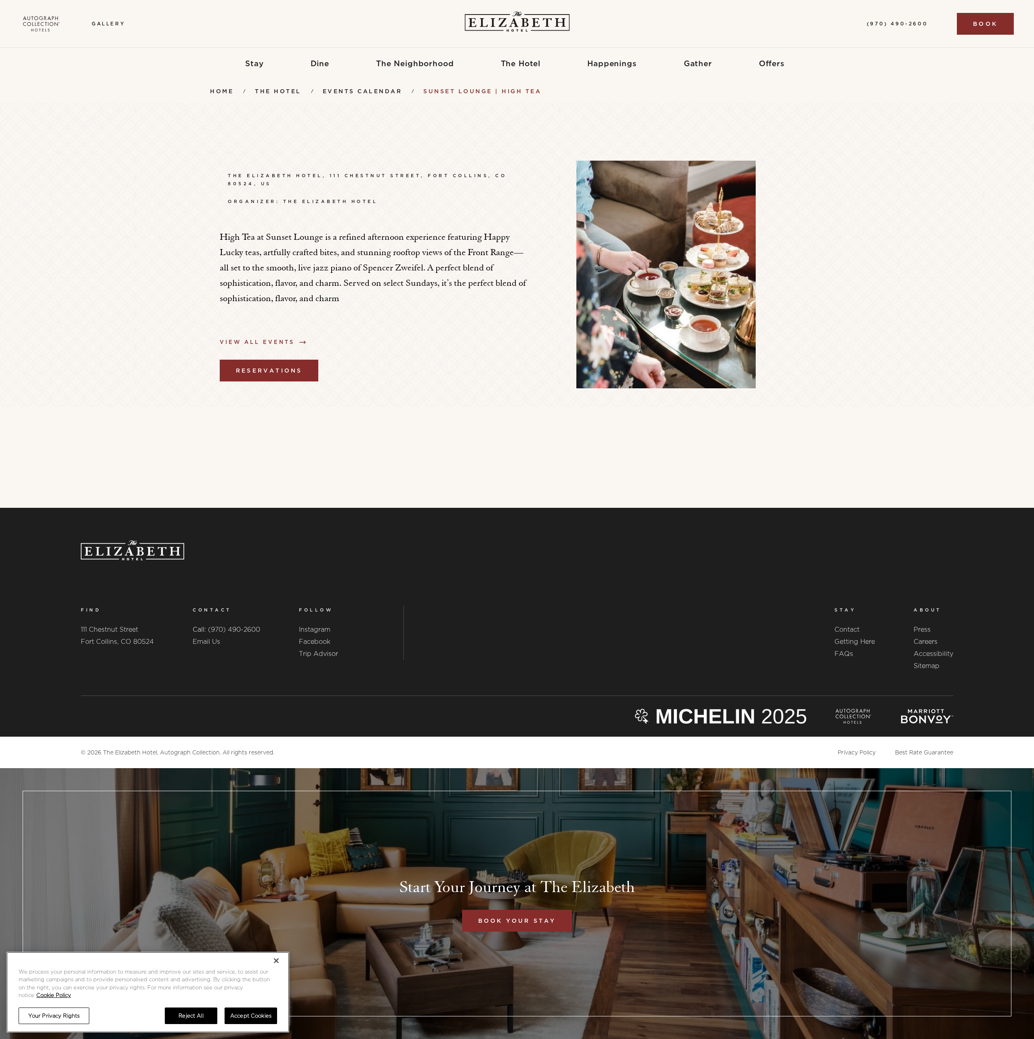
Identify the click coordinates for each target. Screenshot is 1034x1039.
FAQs (843, 654)
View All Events (257, 342)
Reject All (191, 1016)
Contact (847, 629)
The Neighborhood (415, 63)
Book (985, 24)
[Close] (276, 961)
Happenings (612, 63)
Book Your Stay (517, 921)
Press (922, 629)
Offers (772, 63)
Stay (254, 63)
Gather (698, 63)
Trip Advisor (318, 654)
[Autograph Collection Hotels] (41, 23)
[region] (147, 992)
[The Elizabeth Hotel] (517, 23)
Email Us (206, 641)
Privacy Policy (857, 752)
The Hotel (521, 63)
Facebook (314, 641)
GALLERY (108, 24)
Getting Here (854, 641)
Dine (320, 63)
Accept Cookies (250, 1016)
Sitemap (926, 666)
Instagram (314, 629)
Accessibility (933, 654)
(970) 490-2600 (234, 629)
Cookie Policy (53, 996)
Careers (925, 641)
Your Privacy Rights (54, 1016)
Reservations (269, 370)
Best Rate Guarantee (924, 752)
